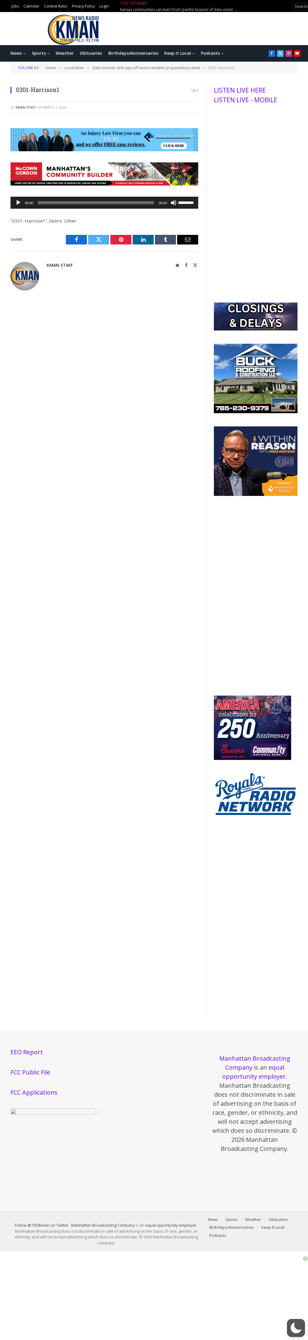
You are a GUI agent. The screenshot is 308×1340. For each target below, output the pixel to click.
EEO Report (27, 1052)
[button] (296, 1328)
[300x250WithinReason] (255, 494)
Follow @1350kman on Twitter (42, 1225)
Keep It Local (177, 53)
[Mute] (174, 203)
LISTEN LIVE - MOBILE (245, 100)
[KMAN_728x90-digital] (104, 184)
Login (104, 6)
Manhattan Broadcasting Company (103, 1225)
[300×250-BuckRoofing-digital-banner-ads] (255, 411)
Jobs (15, 6)
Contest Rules (55, 6)
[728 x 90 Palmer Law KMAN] (104, 149)
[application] (104, 203)
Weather (65, 53)
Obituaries (91, 53)
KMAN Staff (26, 107)
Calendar (31, 6)
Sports (39, 53)
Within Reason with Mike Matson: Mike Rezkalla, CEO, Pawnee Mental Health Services (180, 9)
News (16, 53)
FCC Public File (30, 1072)
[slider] (186, 202)
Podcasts (210, 53)
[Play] (18, 203)
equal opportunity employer (170, 1225)
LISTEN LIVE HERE (240, 90)
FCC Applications (34, 1092)
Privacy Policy (83, 6)
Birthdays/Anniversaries (133, 53)
